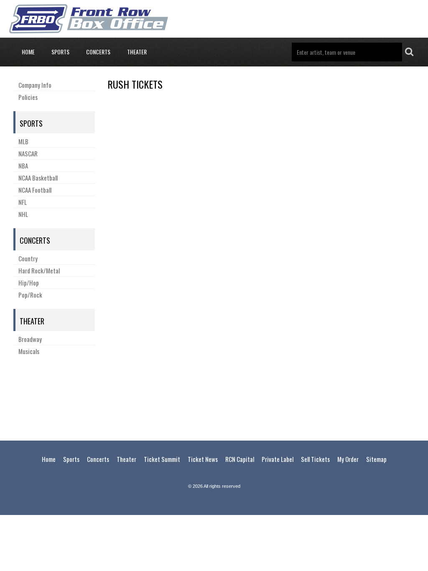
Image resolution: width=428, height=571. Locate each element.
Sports (60, 51)
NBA (23, 165)
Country (28, 258)
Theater (137, 51)
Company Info (34, 84)
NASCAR (28, 153)
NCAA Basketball (38, 177)
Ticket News (203, 459)
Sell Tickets (315, 459)
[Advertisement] (214, 397)
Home (28, 51)
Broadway (30, 339)
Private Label (277, 459)
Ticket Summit (162, 459)
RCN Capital (239, 459)
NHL (23, 214)
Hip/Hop (28, 282)
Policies (28, 97)
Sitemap (376, 459)
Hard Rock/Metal (39, 270)
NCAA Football (34, 189)
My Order (348, 459)
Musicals (28, 351)
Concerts (98, 51)
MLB (23, 141)
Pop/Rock (30, 294)
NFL (22, 201)
